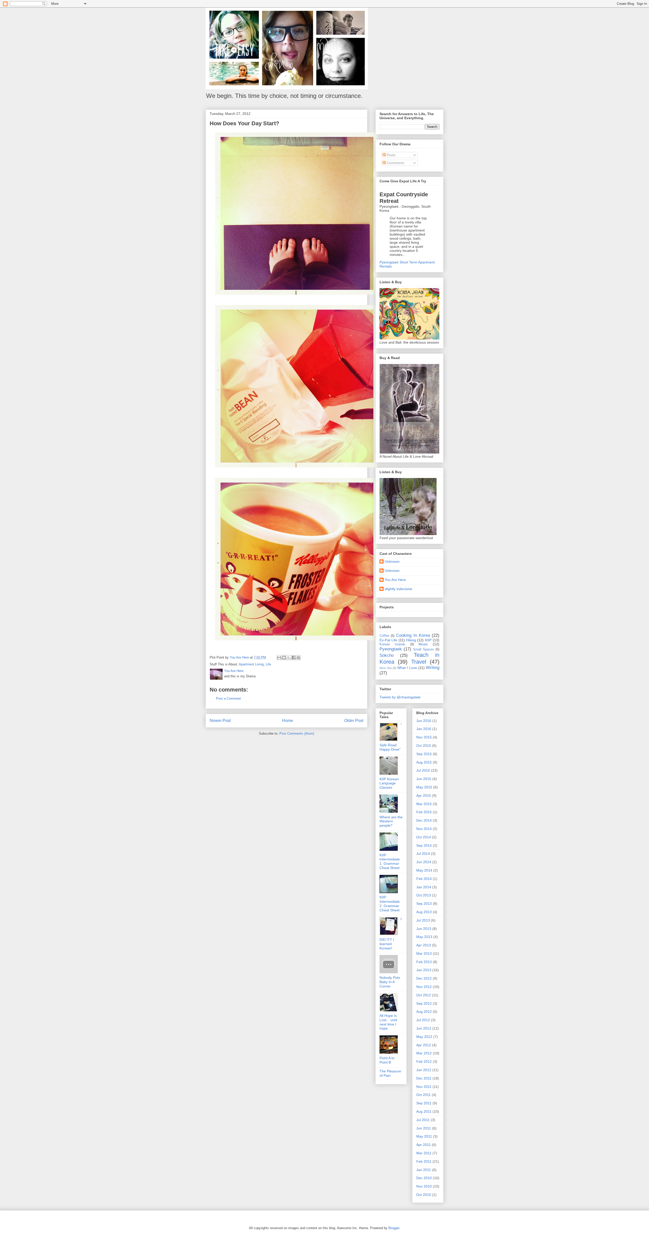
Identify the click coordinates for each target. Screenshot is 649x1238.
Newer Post (220, 720)
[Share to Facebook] (293, 657)
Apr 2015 (423, 795)
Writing (432, 667)
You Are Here (395, 580)
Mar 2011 (423, 1153)
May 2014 (424, 870)
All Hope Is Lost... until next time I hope (388, 1022)
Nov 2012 (424, 987)
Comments (395, 163)
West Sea (386, 667)
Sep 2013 (424, 903)
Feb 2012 (424, 1061)
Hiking (411, 640)
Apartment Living (251, 664)
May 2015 (424, 787)
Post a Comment (228, 698)
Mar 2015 (424, 804)
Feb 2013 (424, 962)
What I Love (407, 668)
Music (423, 644)
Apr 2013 (423, 945)
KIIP (428, 640)
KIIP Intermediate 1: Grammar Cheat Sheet (390, 861)
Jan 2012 (423, 1070)
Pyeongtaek (391, 649)
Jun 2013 (423, 929)
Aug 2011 (423, 1111)
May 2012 (424, 1037)
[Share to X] (288, 657)
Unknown (392, 561)
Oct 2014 (423, 837)
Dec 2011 (423, 1078)
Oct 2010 (423, 1195)
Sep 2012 (424, 1003)
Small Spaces (423, 649)
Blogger (393, 1228)
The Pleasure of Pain (390, 1073)
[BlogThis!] (283, 657)
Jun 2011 (423, 1128)
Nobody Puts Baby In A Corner (390, 982)
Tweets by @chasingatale (400, 697)
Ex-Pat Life (388, 640)
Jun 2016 (423, 721)
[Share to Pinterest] (298, 657)
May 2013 (424, 937)
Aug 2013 (424, 912)
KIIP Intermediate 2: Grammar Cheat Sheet (390, 903)
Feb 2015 (424, 812)
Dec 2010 (424, 1178)
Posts (390, 155)
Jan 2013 (423, 970)
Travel (418, 662)
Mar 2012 (424, 1053)
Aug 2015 (424, 762)
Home (287, 720)
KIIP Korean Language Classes (389, 783)
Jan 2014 (423, 887)
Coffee (384, 636)
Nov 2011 (423, 1087)
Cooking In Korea (413, 635)
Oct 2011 (423, 1095)
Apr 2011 (423, 1145)
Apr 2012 (423, 1045)
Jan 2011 (423, 1170)
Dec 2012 (424, 978)
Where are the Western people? (391, 821)
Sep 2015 (424, 754)
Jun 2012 (423, 1028)
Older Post (353, 720)
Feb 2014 (424, 879)
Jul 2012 (423, 1020)
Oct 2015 (423, 746)
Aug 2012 (424, 1012)
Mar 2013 (424, 953)
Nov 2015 (424, 737)
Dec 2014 (424, 820)
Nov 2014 (424, 829)
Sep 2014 (424, 845)
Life (268, 664)
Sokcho (387, 655)
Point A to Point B (387, 1060)
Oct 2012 (423, 995)
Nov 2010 (424, 1186)
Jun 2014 (423, 862)
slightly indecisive (398, 589)
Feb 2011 (423, 1161)
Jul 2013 (423, 920)
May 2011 (424, 1136)
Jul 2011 (423, 1120)
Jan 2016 (423, 729)
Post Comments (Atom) (296, 733)
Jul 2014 (423, 854)
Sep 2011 (423, 1103)
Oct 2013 (423, 895)
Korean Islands (392, 644)
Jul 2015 (423, 770)
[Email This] (279, 657)
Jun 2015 (423, 779)
